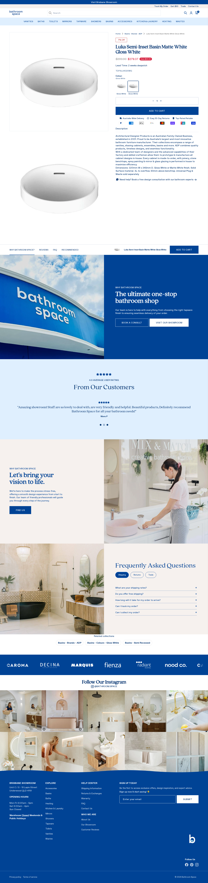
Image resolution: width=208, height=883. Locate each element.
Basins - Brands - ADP (133, 34)
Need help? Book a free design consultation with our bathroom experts (157, 179)
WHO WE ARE (88, 814)
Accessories (125, 21)
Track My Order (161, 6)
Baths (41, 21)
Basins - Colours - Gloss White (103, 642)
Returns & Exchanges (91, 793)
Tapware (81, 21)
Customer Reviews (90, 829)
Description (122, 128)
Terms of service (30, 877)
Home (118, 34)
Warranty (85, 798)
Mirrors (67, 21)
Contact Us (193, 6)
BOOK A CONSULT (132, 322)
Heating (166, 21)
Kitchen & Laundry (147, 21)
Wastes (180, 21)
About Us (85, 819)
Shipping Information (91, 788)
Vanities (28, 21)
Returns (137, 574)
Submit (187, 799)
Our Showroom (88, 824)
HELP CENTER (89, 783)
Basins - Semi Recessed (137, 642)
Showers (96, 21)
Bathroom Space (189, 877)
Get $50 (174, 6)
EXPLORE (50, 783)
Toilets (53, 21)
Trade (183, 6)
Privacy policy (15, 877)
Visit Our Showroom (169, 322)
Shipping (122, 574)
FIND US (20, 510)
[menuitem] (28, 21)
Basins (109, 21)
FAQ (83, 803)
